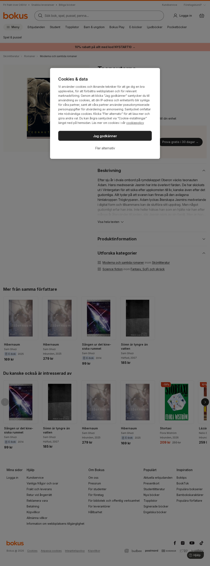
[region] (105, 113)
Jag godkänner (105, 136)
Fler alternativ (105, 148)
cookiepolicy (135, 122)
